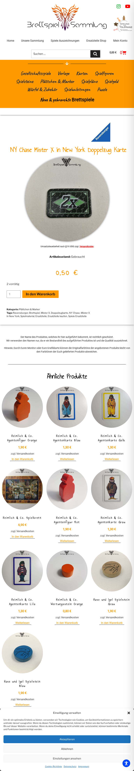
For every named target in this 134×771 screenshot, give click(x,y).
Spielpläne (89, 81)
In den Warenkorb (40, 294)
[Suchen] (95, 54)
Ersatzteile (41, 316)
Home (10, 40)
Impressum (83, 766)
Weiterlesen (67, 459)
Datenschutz (70, 766)
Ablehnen (67, 749)
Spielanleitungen (77, 89)
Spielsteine (24, 81)
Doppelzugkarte (59, 312)
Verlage (63, 73)
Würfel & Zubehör (42, 89)
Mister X (45, 312)
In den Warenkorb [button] (22, 459)
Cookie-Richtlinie (53, 766)
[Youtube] (127, 6)
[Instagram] (118, 6)
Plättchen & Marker (57, 81)
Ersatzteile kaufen (57, 316)
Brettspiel (34, 312)
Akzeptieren (67, 739)
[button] (129, 713)
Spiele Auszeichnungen (65, 40)
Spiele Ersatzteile (77, 316)
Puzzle (102, 89)
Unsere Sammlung (32, 40)
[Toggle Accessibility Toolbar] (126, 763)
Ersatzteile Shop (96, 40)
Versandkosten (87, 246)
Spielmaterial (27, 316)
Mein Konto (120, 40)
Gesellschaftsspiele (35, 73)
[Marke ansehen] (100, 140)
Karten (82, 73)
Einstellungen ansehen (67, 758)
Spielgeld (111, 81)
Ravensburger (20, 312)
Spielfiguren (104, 73)
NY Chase (74, 312)
